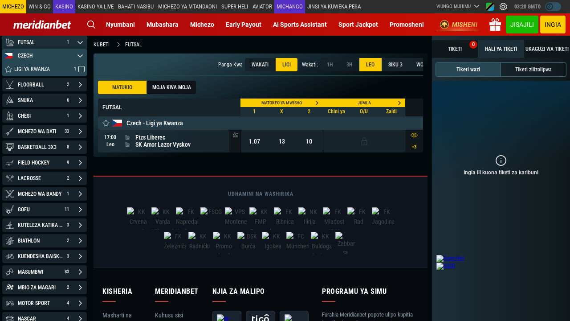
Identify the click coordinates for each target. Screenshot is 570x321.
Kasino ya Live (95, 6)
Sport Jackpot (358, 24)
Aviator (262, 6)
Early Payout (243, 24)
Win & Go (39, 6)
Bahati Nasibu (136, 6)
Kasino (64, 6)
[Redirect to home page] (42, 24)
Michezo (202, 24)
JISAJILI (522, 24)
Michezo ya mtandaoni (187, 6)
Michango (290, 6)
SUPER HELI (234, 6)
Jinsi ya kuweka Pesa (334, 6)
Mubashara (163, 24)
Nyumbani (120, 24)
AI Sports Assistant (300, 24)
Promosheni (407, 24)
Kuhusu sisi (169, 315)
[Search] (91, 24)
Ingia (553, 24)
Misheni (464, 24)
